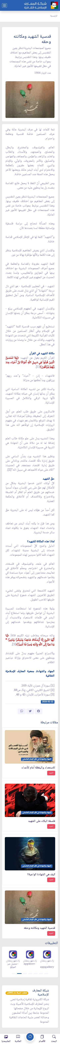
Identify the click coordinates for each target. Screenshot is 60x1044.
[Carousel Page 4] (30, 973)
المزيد (51, 773)
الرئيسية (53, 16)
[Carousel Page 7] (46, 973)
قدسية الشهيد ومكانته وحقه (39, 928)
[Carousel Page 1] (14, 973)
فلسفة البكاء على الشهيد (41, 821)
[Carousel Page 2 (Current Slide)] (19, 973)
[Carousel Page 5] (36, 973)
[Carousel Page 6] (41, 973)
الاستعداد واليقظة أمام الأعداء (38, 768)
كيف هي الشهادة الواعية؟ (41, 874)
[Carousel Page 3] (25, 973)
